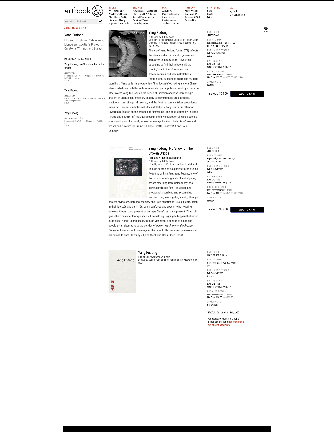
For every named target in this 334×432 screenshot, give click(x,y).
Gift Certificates (237, 14)
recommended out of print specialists (226, 323)
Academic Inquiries (170, 23)
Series (145, 23)
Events (210, 14)
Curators (137, 20)
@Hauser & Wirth (192, 17)
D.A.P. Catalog (150, 14)
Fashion (124, 17)
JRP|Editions (213, 35)
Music (117, 17)
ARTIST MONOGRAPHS (75, 28)
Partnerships (190, 20)
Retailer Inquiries (169, 20)
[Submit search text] (100, 21)
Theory (122, 20)
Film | (111, 17)
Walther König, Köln (217, 255)
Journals (137, 23)
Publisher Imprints (170, 14)
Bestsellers (152, 11)
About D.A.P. (167, 11)
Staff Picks (138, 14)
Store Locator (168, 17)
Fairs (209, 17)
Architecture (114, 14)
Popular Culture (116, 23)
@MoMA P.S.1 (191, 14)
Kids (127, 23)
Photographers (147, 17)
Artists (136, 17)
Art (110, 11)
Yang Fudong (71, 90)
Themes (145, 20)
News (209, 11)
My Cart (233, 11)
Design (124, 14)
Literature (113, 20)
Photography (118, 11)
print (266, 30)
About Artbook (191, 11)
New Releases (139, 11)
